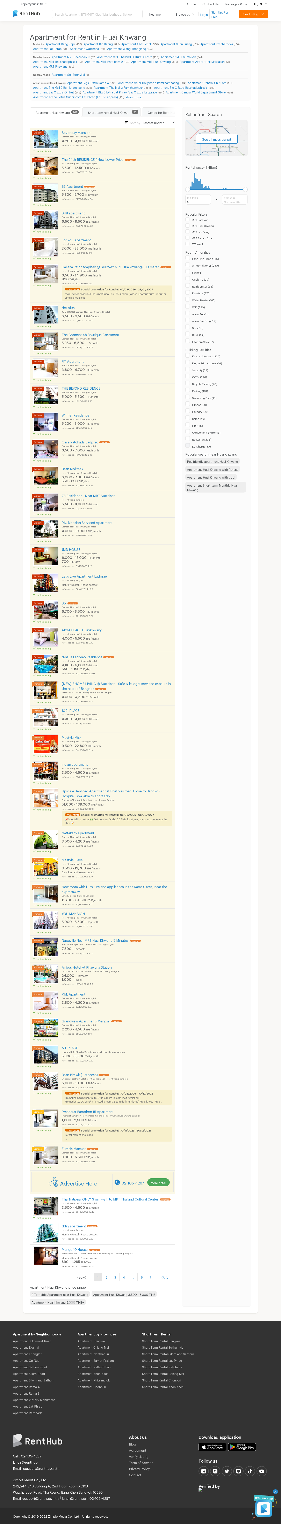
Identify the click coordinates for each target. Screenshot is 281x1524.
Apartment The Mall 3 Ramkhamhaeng (119, 87)
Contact (135, 1474)
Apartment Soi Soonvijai (68, 74)
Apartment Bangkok (91, 1340)
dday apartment (74, 1225)
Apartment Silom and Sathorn (33, 1379)
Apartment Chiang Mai (93, 1347)
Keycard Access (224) (206, 356)
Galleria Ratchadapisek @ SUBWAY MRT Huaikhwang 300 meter (111, 266)
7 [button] (150, 1276)
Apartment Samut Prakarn (96, 1360)
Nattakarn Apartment (78, 832)
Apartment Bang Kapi (60, 43)
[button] (132, 1277)
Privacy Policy (139, 1468)
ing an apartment (75, 763)
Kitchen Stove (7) (203, 341)
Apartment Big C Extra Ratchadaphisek (180, 87)
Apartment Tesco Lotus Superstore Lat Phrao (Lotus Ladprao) (75, 96)
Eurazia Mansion (74, 1148)
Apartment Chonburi (92, 1386)
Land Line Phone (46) (205, 258)
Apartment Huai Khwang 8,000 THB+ (57, 1302)
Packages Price (236, 3)
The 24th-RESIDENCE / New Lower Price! (93, 159)
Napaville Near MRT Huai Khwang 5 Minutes (95, 939)
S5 (64, 602)
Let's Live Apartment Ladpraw (85, 575)
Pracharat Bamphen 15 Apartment (88, 1111)
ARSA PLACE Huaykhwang (82, 629)
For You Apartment (76, 239)
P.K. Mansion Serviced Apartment (87, 522)
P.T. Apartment (73, 360)
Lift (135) (197, 425)
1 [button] (98, 1276)
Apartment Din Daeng (98, 43)
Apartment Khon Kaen (93, 1373)
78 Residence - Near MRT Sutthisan (88, 495)
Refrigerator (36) (202, 286)
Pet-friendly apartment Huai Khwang (212, 461)
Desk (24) (198, 334)
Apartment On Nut (26, 1360)
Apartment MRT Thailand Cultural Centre (124, 56)
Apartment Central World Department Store (196, 92)
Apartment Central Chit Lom (207, 82)
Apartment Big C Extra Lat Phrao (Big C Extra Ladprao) (120, 92)
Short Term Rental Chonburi (161, 1379)
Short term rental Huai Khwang (109, 112)
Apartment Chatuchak (136, 43)
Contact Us (210, 3)
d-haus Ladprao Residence (82, 656)
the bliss (68, 307)
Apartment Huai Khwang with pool (211, 476)
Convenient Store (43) (206, 432)
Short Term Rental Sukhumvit (162, 1347)
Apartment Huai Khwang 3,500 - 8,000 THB (124, 1294)
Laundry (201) (200, 411)
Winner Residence (75, 414)
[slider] (187, 189)
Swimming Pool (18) (204, 397)
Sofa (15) (197, 327)
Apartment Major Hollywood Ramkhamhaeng (148, 82)
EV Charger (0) (201, 446)
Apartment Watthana (84, 48)
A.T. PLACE (70, 1047)
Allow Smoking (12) (204, 320)
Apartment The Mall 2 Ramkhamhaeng (59, 87)
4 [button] (124, 1276)
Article (191, 3)
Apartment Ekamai (26, 1347)
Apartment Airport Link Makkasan (202, 61)
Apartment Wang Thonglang (126, 48)
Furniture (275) (201, 293)
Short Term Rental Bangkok (161, 1340)
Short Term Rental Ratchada (162, 1366)
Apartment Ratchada (27, 1412)
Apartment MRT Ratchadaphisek (55, 61)
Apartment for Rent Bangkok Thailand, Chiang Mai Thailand (32, 13)
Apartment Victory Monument (34, 1399)
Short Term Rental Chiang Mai (163, 1373)
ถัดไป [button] (164, 1276)
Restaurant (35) (201, 439)
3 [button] (115, 1276)
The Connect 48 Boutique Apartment (90, 334)
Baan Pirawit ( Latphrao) (80, 1074)
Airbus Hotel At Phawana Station (87, 966)
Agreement (137, 1449)
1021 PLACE (70, 710)
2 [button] (106, 1276)
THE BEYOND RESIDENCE (81, 387)
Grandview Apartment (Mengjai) (86, 1020)
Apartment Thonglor (27, 1353)
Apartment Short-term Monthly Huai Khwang (212, 487)
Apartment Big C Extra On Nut (53, 92)
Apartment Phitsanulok (94, 1379)
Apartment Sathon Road (30, 1366)
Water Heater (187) (203, 300)
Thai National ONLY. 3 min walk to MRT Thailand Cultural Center (110, 1198)
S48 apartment (73, 212)
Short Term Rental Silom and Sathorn (168, 1353)
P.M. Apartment (73, 993)
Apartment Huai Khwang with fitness (212, 469)
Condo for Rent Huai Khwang (168, 112)
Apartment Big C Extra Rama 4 (88, 82)
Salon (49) (198, 418)
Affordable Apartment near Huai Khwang (59, 1294)
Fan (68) (197, 272)
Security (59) (200, 370)
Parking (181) (200, 390)
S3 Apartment (72, 185)
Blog (132, 1443)
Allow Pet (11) (200, 314)
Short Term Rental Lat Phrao (162, 1360)
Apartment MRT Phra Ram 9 (104, 61)
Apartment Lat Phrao (47, 48)
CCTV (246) (199, 376)
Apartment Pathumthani (94, 1366)
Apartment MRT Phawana (50, 66)
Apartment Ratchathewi (216, 43)
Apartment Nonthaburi (93, 1353)
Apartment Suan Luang (176, 43)
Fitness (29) (199, 404)
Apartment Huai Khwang (53, 112)
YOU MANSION (73, 913)
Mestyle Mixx (71, 737)
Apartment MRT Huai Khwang (151, 61)
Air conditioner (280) (205, 265)
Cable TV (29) (200, 279)
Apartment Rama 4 (26, 1386)
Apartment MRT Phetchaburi (71, 56)
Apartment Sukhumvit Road (32, 1340)
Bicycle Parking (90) (204, 383)
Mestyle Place (72, 859)
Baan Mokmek (72, 468)
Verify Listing (139, 1456)
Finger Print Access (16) (207, 363)
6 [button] (142, 1276)
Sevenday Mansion (76, 132)
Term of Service (141, 1462)
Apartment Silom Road (29, 1373)
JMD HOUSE (71, 549)
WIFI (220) (198, 307)
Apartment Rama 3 (26, 1393)
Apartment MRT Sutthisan (178, 56)
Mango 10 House (75, 1249)
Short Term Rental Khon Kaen (162, 1386)
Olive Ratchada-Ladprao (80, 441)
